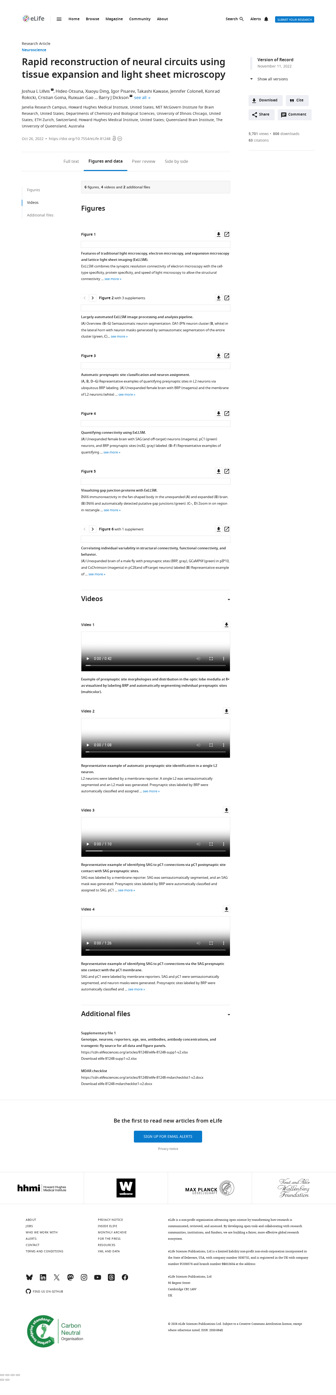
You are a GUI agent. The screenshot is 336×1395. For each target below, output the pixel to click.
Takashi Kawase (152, 91)
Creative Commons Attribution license (265, 1324)
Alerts (255, 19)
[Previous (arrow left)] (2, 1380)
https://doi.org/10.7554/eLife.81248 (80, 139)
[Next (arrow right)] (7, 1380)
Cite (299, 100)
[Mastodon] (70, 1280)
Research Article (36, 44)
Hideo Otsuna (69, 91)
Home (74, 19)
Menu (59, 19)
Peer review (143, 161)
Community (140, 19)
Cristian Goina (52, 98)
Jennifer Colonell (186, 91)
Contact (33, 1245)
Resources (107, 1245)
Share (264, 115)
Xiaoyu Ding (97, 91)
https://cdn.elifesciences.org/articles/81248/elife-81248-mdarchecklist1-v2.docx (142, 1077)
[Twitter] (56, 1280)
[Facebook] (125, 1280)
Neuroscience (34, 50)
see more (111, 279)
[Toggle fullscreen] (12, 1375)
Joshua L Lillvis (36, 91)
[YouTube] (97, 1280)
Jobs (29, 1226)
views (259, 134)
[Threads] (111, 1280)
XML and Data (109, 1251)
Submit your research (294, 20)
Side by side (176, 161)
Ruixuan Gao (80, 98)
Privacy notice (168, 1148)
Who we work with (41, 1232)
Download (268, 100)
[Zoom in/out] (18, 1375)
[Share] (7, 1375)
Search (232, 19)
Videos (33, 202)
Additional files (40, 215)
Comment (299, 115)
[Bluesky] (29, 1280)
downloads (286, 134)
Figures (105, 161)
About (162, 19)
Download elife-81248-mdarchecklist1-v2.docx (116, 1083)
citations (259, 140)
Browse (92, 19)
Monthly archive (112, 1232)
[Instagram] (84, 1280)
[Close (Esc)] (2, 1375)
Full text (71, 161)
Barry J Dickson (114, 98)
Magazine (114, 19)
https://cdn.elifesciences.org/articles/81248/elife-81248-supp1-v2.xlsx (134, 1052)
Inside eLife (107, 1226)
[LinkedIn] (43, 1280)
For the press (109, 1239)
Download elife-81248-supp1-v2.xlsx (109, 1058)
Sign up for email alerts (168, 1136)
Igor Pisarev (123, 91)
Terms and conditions (44, 1251)
